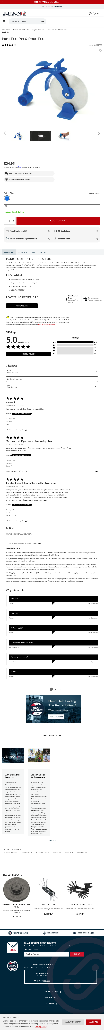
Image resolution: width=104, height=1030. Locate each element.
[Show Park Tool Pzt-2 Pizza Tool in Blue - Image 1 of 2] (18, 136)
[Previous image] (5, 133)
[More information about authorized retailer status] (52, 180)
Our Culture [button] (51, 998)
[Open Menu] (4, 21)
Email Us (43, 981)
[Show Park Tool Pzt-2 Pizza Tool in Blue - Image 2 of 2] (63, 136)
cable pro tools (26, 852)
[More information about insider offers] (49, 239)
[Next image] (98, 133)
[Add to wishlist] (100, 51)
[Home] (14, 14)
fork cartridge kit (10, 852)
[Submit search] (43, 21)
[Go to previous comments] (47, 689)
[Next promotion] (83, 6)
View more (53, 840)
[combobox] (52, 371)
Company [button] (51, 1004)
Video (40, 136)
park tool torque (42, 852)
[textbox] (52, 538)
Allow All (93, 1022)
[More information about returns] (97, 231)
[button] (75, 342)
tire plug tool (82, 852)
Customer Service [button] (51, 992)
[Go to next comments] (60, 689)
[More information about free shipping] (49, 231)
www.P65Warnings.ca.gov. (47, 324)
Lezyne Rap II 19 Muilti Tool (80, 905)
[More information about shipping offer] (52, 173)
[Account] (90, 13)
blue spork (69, 852)
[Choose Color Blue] (7, 198)
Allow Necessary (73, 1022)
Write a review (22, 306)
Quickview (16, 916)
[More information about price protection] (97, 239)
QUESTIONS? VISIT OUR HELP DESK (42, 974)
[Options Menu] (96, 429)
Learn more (37, 543)
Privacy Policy (41, 1026)
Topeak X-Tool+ (48, 905)
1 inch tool (57, 852)
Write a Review (29, 354)
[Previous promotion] (21, 6)
